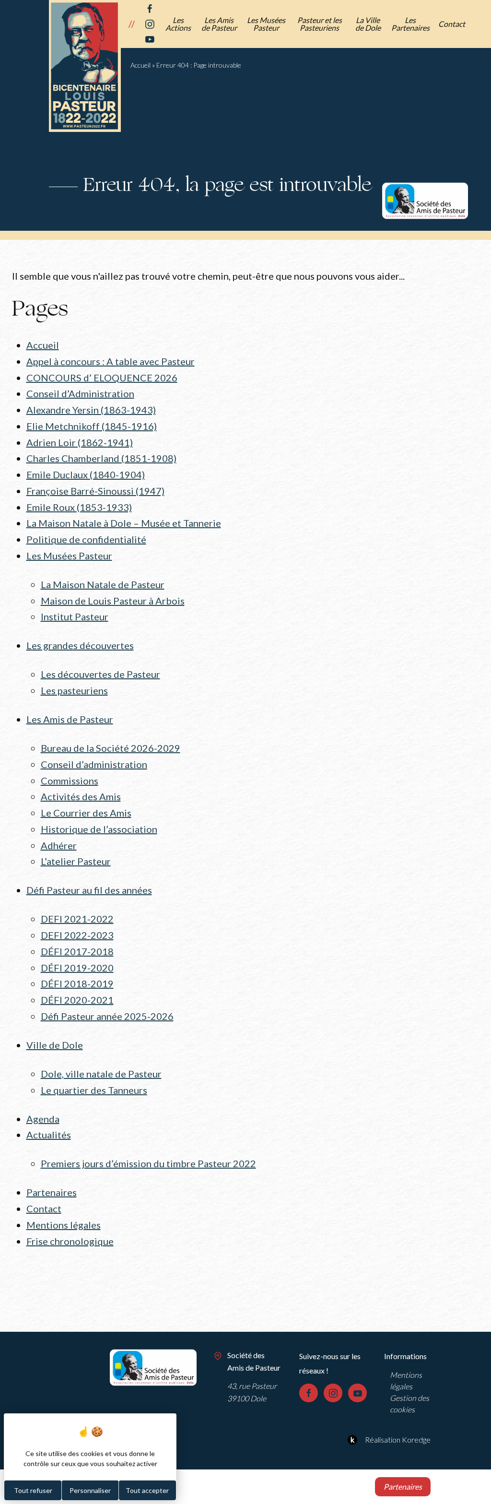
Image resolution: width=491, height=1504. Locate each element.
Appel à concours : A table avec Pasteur (110, 361)
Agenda (42, 1119)
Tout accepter (147, 1490)
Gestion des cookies (409, 1403)
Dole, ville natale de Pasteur (101, 1073)
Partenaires (51, 1192)
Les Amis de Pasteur (219, 23)
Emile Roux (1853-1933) (79, 507)
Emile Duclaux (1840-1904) (85, 474)
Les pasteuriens (74, 690)
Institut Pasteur (74, 616)
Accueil (140, 65)
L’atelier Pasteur (76, 861)
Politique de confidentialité (86, 539)
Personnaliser (90, 1490)
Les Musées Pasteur (266, 23)
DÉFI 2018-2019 (77, 983)
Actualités (48, 1134)
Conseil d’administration (94, 764)
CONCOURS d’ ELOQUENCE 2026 (101, 377)
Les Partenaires (410, 23)
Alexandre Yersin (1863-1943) (91, 409)
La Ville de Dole (368, 23)
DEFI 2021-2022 (77, 918)
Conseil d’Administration (80, 393)
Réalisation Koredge (398, 1439)
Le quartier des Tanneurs (94, 1090)
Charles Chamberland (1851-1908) (101, 458)
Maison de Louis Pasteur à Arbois (113, 600)
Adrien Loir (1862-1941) (79, 442)
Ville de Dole (54, 1045)
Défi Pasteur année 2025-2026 (107, 1016)
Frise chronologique (70, 1241)
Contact (451, 23)
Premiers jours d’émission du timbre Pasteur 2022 (148, 1163)
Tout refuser (33, 1490)
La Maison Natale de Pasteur (102, 584)
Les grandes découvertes (80, 645)
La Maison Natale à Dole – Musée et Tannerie (123, 523)
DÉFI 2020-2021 (77, 1000)
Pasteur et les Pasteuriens (319, 23)
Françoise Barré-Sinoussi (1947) (95, 491)
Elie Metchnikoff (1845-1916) (91, 426)
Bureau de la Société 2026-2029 (110, 748)
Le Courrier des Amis (86, 812)
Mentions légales (63, 1225)
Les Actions (178, 23)
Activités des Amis (81, 796)
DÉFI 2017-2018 (77, 951)
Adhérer (59, 845)
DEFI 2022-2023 (77, 935)
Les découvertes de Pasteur (100, 674)
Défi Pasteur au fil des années (89, 890)
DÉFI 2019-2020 (77, 967)
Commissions (69, 780)
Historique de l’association (99, 829)
